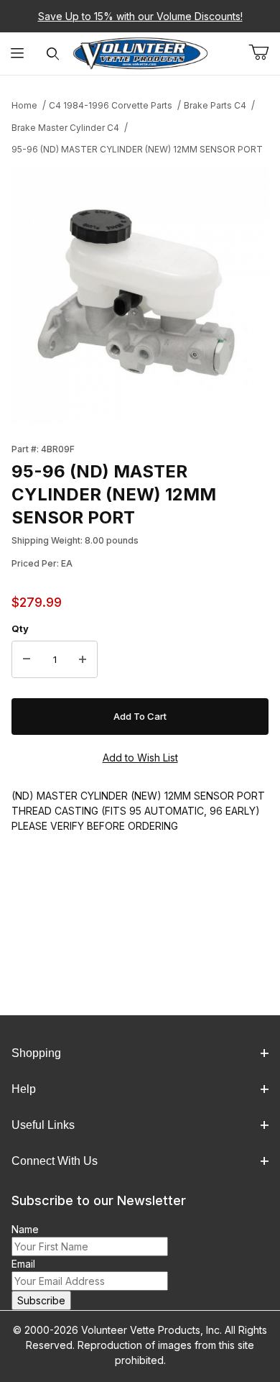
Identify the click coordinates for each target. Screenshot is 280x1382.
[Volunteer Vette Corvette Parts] (140, 52)
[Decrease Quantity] (26, 659)
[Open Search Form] (52, 53)
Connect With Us (54, 1161)
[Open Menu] (17, 53)
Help (23, 1089)
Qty (20, 628)
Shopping (36, 1053)
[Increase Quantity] (82, 659)
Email (23, 1264)
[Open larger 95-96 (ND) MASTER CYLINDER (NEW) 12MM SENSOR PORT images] (140, 295)
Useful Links (43, 1125)
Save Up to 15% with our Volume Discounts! (140, 16)
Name (25, 1229)
